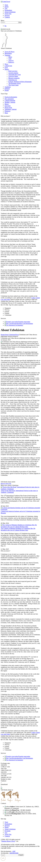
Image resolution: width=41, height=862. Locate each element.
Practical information (11, 97)
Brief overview (12, 71)
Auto (9, 58)
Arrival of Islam (13, 76)
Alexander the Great (14, 74)
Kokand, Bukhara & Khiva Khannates (20, 81)
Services (7, 15)
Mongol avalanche (14, 78)
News (6, 64)
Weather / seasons (10, 102)
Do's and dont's (9, 99)
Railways (11, 62)
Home (2, 334)
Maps (6, 113)
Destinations (8, 10)
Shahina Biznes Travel (8, 841)
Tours (6, 5)
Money (7, 104)
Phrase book (8, 107)
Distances (7, 111)
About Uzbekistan (10, 12)
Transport (7, 55)
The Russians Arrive (14, 83)
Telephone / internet (10, 109)
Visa (6, 8)
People (7, 90)
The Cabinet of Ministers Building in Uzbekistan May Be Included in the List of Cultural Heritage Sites (18, 529)
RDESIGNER (14, 853)
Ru (5, 26)
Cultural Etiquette (10, 100)
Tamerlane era (12, 80)
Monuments (8, 53)
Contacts (7, 17)
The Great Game (13, 85)
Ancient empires (13, 73)
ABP (13, 851)
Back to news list (6, 483)
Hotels (6, 6)
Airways (11, 60)
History (7, 69)
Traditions (8, 87)
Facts (6, 67)
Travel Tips (8, 13)
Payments (7, 831)
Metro (10, 57)
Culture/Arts (8, 66)
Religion (7, 88)
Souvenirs (8, 106)
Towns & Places (9, 51)
